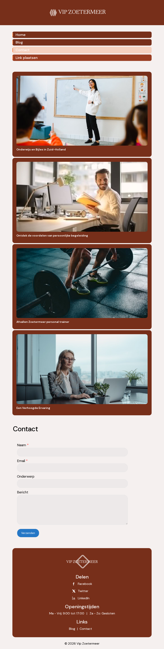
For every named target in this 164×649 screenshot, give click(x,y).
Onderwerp (25, 476)
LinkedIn (83, 598)
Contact (23, 50)
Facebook (85, 584)
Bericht (22, 492)
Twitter (83, 591)
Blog (19, 42)
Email (22, 461)
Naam (23, 445)
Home (21, 35)
